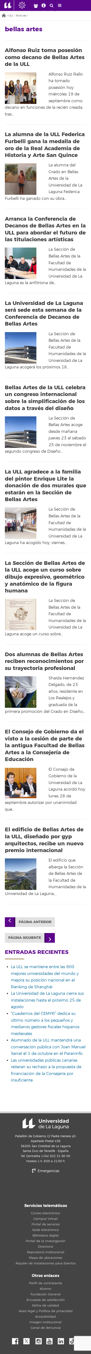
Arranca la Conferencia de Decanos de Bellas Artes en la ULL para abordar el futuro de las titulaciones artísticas (45, 229)
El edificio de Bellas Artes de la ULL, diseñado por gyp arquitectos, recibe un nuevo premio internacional (44, 840)
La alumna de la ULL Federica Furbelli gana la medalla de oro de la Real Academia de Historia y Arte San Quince (45, 145)
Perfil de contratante (45, 1283)
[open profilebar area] (35, 5)
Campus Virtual (45, 1219)
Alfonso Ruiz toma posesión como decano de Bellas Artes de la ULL (44, 57)
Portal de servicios (46, 1224)
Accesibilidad (45, 1317)
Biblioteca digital (46, 1235)
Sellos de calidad (45, 1305)
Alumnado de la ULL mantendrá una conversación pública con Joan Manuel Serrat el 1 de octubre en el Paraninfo (48, 1047)
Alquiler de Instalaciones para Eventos (46, 1263)
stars (45, 1187)
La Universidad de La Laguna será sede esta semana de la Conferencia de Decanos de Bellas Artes (44, 313)
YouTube (51, 1340)
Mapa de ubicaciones (45, 1258)
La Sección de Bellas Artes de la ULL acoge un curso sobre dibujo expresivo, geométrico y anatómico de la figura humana (45, 577)
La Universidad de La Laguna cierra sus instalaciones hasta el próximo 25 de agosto (47, 1000)
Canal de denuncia (46, 1328)
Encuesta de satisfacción (45, 1300)
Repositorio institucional (45, 1252)
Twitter (28, 1340)
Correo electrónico (45, 1213)
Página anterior (35, 922)
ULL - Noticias (17, 15)
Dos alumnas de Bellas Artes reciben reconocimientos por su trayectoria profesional (44, 661)
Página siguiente (24, 937)
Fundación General (46, 1294)
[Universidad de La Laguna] (25, 5)
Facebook (17, 1340)
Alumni (45, 1289)
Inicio (3, 16)
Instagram (40, 1340)
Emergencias (48, 1171)
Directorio (45, 1247)
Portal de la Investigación (46, 1241)
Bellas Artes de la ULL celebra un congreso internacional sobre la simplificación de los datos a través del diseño (45, 398)
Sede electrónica (45, 1230)
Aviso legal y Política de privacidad (46, 1311)
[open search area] (51, 5)
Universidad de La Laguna (46, 1123)
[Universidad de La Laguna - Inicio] (9, 5)
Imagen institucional (45, 1322)
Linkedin (63, 1340)
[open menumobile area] (59, 5)
